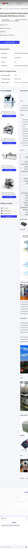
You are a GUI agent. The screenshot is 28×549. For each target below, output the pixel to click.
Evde (13, 3)
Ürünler (6, 8)
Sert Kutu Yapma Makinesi (14, 8)
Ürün (19, 3)
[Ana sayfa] (5, 3)
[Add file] (2, 546)
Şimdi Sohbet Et (9, 42)
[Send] (26, 546)
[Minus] (26, 518)
